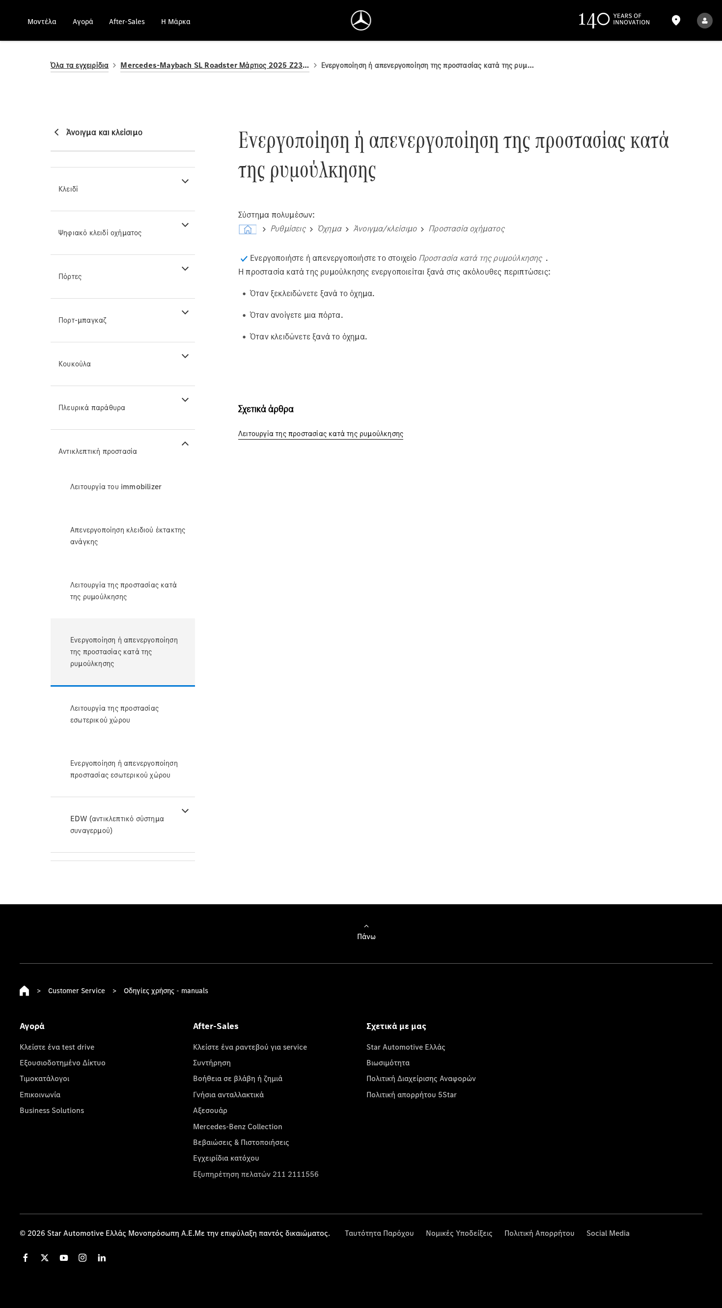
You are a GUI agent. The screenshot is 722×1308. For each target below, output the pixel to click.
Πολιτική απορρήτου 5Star (411, 1094)
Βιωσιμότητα (388, 1062)
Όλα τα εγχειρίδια (80, 65)
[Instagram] (82, 1258)
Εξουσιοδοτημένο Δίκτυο (63, 1062)
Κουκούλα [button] (74, 364)
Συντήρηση (212, 1062)
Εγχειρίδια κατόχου (226, 1158)
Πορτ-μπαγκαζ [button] (82, 320)
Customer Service (76, 990)
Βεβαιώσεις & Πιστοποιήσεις (241, 1142)
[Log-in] (705, 20)
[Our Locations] (676, 20)
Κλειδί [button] (68, 189)
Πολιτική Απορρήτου (539, 1233)
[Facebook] (25, 1258)
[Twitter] (45, 1258)
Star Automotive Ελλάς (405, 1047)
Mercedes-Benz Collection (237, 1126)
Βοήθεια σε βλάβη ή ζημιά (237, 1078)
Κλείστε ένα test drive (57, 1047)
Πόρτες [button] (70, 276)
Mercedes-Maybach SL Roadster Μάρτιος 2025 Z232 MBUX (214, 65)
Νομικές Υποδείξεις (459, 1233)
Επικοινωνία (40, 1094)
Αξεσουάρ (210, 1110)
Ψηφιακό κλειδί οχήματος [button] (100, 232)
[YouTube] (64, 1258)
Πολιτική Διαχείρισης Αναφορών (421, 1078)
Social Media (608, 1233)
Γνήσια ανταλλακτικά (228, 1094)
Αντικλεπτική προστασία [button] (97, 451)
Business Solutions (52, 1110)
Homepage (24, 991)
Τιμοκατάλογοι (44, 1078)
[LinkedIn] (102, 1258)
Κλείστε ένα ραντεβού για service (250, 1047)
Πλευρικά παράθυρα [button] (91, 407)
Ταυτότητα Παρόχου (379, 1233)
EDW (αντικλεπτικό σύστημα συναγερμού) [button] (117, 824)
